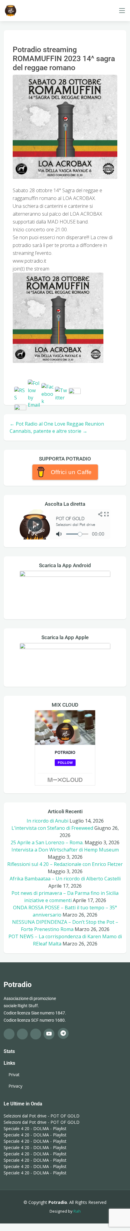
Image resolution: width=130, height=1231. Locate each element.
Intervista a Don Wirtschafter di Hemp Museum (65, 849)
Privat (14, 1075)
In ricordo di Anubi (47, 820)
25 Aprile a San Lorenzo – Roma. (47, 842)
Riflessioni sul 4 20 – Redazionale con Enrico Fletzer (65, 864)
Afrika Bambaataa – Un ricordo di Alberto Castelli (65, 878)
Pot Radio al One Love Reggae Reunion (57, 423)
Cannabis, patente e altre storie (48, 431)
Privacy (15, 1086)
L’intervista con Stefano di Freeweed (52, 828)
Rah (77, 1211)
